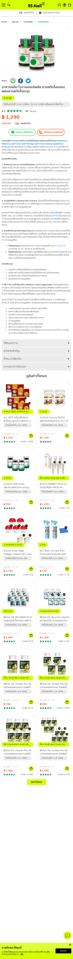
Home (4, 22)
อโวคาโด (54, 215)
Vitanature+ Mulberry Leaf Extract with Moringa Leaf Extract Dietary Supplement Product (35, 144)
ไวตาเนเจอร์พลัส (18, 140)
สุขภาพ (15, 22)
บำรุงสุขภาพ (43, 22)
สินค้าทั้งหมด (36, 782)
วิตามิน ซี (61, 245)
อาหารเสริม (28, 22)
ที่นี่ (22, 954)
